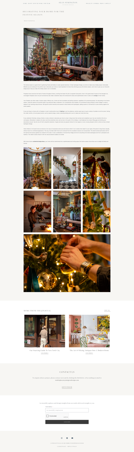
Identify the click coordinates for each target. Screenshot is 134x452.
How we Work (38, 3)
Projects (89, 3)
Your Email (48, 406)
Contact (107, 3)
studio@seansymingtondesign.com (67, 380)
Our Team (47, 3)
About (30, 3)
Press (102, 3)
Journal (96, 3)
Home (25, 3)
